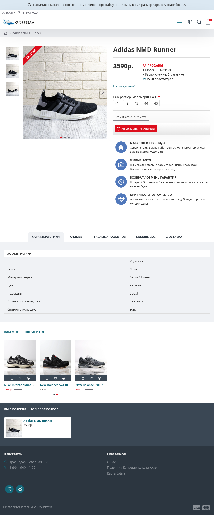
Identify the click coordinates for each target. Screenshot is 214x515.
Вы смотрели (15, 409)
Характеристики (46, 237)
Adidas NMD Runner (37, 421)
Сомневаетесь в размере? (131, 117)
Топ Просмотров (44, 409)
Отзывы (76, 237)
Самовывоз (146, 237)
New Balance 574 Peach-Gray (53, 385)
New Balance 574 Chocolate (88, 385)
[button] (27, 92)
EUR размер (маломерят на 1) (135, 97)
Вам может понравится (24, 332)
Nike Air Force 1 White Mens (17, 385)
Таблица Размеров (110, 237)
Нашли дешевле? (124, 86)
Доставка (174, 237)
